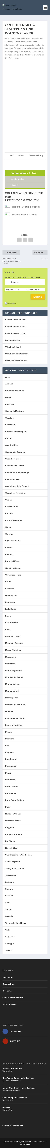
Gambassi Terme (13, 575)
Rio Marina (10, 841)
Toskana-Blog (7, 1100)
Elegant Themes (24, 1141)
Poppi (8, 773)
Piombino (9, 739)
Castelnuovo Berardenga (17, 472)
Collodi (8, 527)
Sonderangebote (13, 340)
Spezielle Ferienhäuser (11, 1081)
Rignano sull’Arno (13, 834)
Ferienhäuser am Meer (15, 326)
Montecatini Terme (14, 677)
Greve (8, 582)
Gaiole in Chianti (13, 568)
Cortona (9, 534)
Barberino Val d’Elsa (14, 390)
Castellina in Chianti (14, 466)
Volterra (8, 950)
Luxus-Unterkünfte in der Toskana (18, 1088)
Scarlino (9, 896)
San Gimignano (12, 861)
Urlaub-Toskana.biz (13, 1125)
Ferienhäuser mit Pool (15, 333)
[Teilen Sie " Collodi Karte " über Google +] (25, 240)
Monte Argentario (13, 670)
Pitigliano (9, 752)
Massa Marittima (13, 650)
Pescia (8, 732)
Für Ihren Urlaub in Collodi (23, 173)
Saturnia (9, 889)
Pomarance (10, 766)
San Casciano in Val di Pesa (18, 855)
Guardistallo (11, 595)
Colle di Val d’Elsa (13, 520)
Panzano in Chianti (14, 725)
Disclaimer (7, 991)
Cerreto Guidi (11, 507)
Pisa (7, 745)
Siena (8, 902)
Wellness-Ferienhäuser (16, 361)
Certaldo (9, 513)
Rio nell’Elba (11, 848)
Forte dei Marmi (12, 561)
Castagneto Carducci (15, 452)
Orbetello (9, 711)
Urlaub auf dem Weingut (16, 354)
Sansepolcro (11, 875)
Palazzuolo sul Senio (15, 718)
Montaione (10, 664)
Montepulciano (12, 684)
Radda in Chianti (13, 814)
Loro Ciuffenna (12, 623)
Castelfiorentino (13, 459)
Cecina (8, 500)
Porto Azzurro (11, 786)
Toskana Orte (7, 1071)
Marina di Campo (13, 636)
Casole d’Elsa (11, 445)
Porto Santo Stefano (14, 800)
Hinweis (14, 185)
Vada (7, 930)
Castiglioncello (12, 479)
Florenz (8, 547)
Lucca (8, 629)
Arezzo (8, 377)
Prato (7, 807)
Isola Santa (10, 609)
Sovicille (9, 916)
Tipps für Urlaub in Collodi (26, 207)
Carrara (8, 438)
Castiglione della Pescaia (17, 486)
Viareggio (9, 943)
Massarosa (10, 657)
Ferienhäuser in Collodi (24, 214)
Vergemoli (10, 937)
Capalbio (9, 418)
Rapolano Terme (13, 821)
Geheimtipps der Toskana (14, 1098)
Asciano (9, 384)
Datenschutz (8, 984)
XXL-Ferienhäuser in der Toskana (18, 1078)
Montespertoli (11, 698)
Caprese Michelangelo (15, 431)
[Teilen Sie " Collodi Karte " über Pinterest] (30, 240)
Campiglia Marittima (14, 411)
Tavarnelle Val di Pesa (15, 923)
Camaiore (9, 404)
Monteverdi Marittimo (15, 705)
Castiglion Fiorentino (15, 493)
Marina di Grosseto (14, 643)
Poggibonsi (10, 759)
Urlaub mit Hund (13, 347)
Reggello (9, 827)
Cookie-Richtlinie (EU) (12, 997)
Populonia (10, 780)
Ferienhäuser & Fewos (16, 320)
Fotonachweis (9, 1004)
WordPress (25, 1144)
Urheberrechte (17, 179)
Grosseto (9, 588)
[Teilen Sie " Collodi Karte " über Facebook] (19, 240)
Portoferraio (11, 793)
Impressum (7, 977)
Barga (8, 397)
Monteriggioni (12, 691)
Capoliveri (10, 425)
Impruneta (10, 602)
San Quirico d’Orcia (14, 868)
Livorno (9, 616)
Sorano (8, 909)
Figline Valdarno (13, 541)
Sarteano (9, 882)
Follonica (9, 554)
